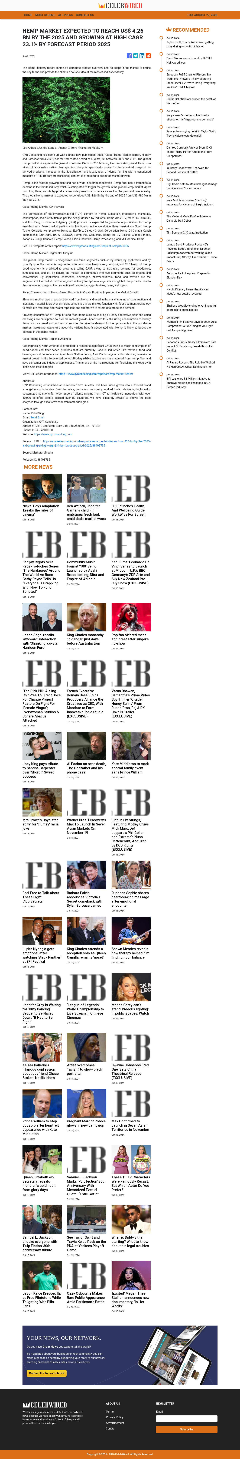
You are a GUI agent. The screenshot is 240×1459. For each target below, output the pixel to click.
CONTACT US (85, 15)
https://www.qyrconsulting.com (53, 434)
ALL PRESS (65, 15)
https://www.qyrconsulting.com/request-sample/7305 (95, 246)
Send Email (37, 417)
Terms (110, 1411)
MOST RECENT (45, 15)
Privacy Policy (115, 1417)
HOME (28, 15)
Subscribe (186, 1429)
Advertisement (115, 1423)
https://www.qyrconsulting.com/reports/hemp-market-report (96, 374)
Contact (110, 1428)
